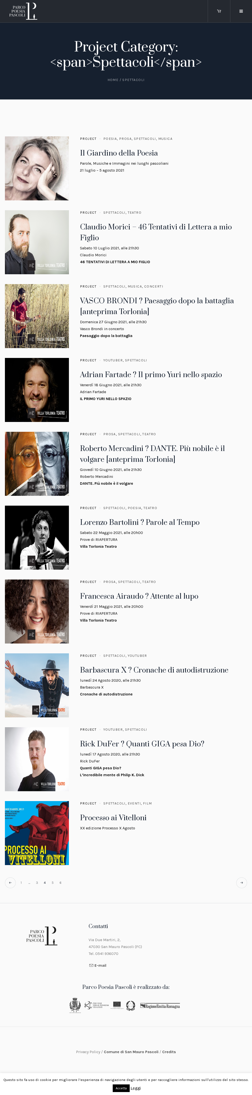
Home (113, 80)
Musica (165, 139)
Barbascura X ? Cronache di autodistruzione (154, 670)
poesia (110, 139)
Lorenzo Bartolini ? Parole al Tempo (140, 522)
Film (147, 803)
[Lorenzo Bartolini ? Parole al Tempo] (37, 538)
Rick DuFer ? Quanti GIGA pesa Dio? (142, 744)
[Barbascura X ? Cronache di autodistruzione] (37, 685)
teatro (135, 212)
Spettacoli (145, 139)
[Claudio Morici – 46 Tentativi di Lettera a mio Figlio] (37, 242)
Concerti (153, 286)
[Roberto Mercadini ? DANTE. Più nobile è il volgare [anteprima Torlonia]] (37, 464)
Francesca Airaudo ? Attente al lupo (139, 596)
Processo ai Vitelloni (113, 818)
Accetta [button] (121, 1088)
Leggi (136, 1088)
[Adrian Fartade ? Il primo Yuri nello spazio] (37, 390)
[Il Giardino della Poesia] (37, 168)
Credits (169, 1051)
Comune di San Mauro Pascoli (131, 1051)
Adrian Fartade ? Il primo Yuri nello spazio (151, 375)
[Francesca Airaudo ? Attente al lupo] (37, 612)
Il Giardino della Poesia (119, 153)
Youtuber (113, 360)
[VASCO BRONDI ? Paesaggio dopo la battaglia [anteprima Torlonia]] (37, 316)
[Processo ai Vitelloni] (37, 833)
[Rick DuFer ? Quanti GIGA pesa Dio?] (37, 759)
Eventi (134, 803)
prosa (125, 139)
